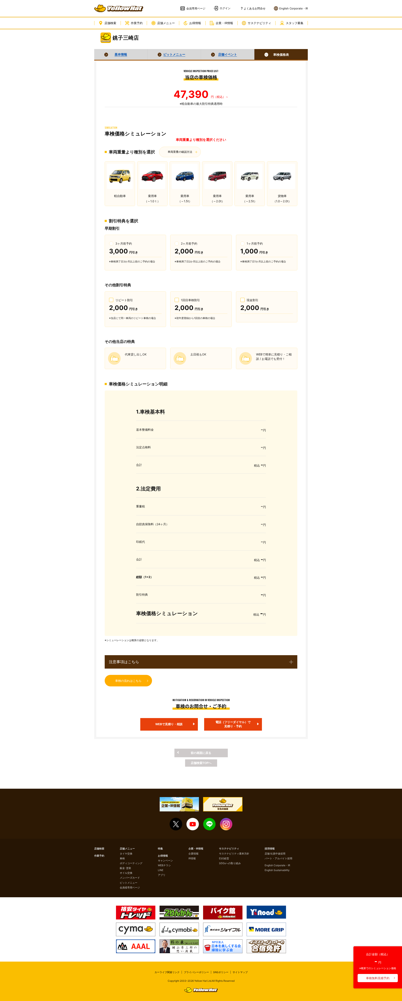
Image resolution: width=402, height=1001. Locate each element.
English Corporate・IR (277, 865)
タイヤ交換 (126, 853)
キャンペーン (165, 860)
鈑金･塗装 (125, 868)
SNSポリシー (220, 972)
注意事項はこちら (124, 662)
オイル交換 (126, 872)
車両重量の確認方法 (180, 151)
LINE (160, 870)
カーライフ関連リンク (167, 972)
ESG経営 (224, 858)
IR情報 (192, 858)
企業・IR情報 (224, 23)
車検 (122, 858)
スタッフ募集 (294, 23)
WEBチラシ (164, 865)
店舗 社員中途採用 (275, 853)
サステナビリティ (259, 23)
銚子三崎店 (126, 38)
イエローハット (118, 8)
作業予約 (137, 23)
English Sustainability (277, 870)
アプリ (161, 875)
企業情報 (193, 853)
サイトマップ (240, 972)
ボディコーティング (131, 863)
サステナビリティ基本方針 (234, 853)
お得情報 (195, 23)
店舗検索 (110, 23)
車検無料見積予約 (377, 978)
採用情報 (270, 848)
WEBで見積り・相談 (169, 724)
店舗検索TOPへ (201, 763)
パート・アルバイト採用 (278, 858)
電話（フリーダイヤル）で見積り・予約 (233, 724)
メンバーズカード (130, 877)
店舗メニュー (166, 23)
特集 (160, 848)
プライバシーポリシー (196, 972)
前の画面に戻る (201, 753)
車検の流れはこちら (128, 680)
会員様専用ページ (130, 887)
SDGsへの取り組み (230, 863)
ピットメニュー (128, 882)
